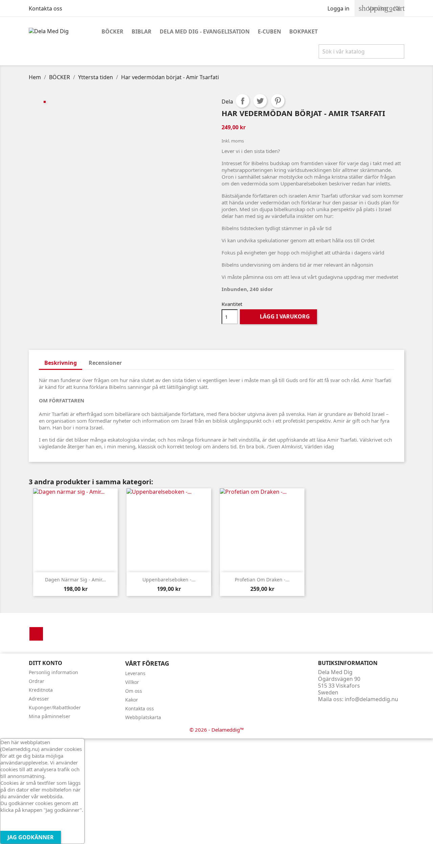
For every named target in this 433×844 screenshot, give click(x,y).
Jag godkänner (30, 837)
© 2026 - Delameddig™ (216, 729)
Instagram (36, 634)
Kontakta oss (45, 8)
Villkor (132, 682)
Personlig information (53, 672)
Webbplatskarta (143, 717)
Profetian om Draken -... (262, 579)
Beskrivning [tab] (60, 363)
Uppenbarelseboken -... (169, 579)
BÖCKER (112, 31)
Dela (242, 101)
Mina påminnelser (49, 716)
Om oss (133, 691)
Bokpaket (303, 31)
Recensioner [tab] (105, 363)
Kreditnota (41, 690)
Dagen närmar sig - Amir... (75, 579)
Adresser (39, 698)
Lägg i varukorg (279, 316)
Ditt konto (45, 663)
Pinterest (277, 101)
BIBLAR (142, 31)
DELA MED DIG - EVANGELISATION (205, 31)
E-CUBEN (269, 31)
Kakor (131, 699)
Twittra (260, 101)
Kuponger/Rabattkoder (55, 707)
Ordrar (36, 681)
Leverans (135, 673)
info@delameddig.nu (371, 699)
